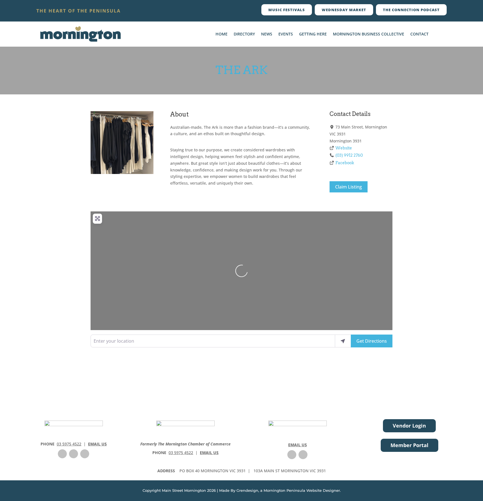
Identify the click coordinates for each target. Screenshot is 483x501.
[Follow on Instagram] (73, 453)
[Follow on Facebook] (62, 453)
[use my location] (343, 341)
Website (343, 148)
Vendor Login (409, 425)
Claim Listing (348, 187)
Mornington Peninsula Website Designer (302, 490)
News (266, 34)
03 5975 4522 (69, 444)
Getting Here (313, 34)
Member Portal (409, 445)
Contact (419, 34)
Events (285, 34)
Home (222, 34)
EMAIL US (97, 444)
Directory (244, 34)
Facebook (344, 163)
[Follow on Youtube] (84, 453)
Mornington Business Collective (368, 34)
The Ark (242, 70)
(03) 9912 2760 (349, 155)
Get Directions (371, 341)
